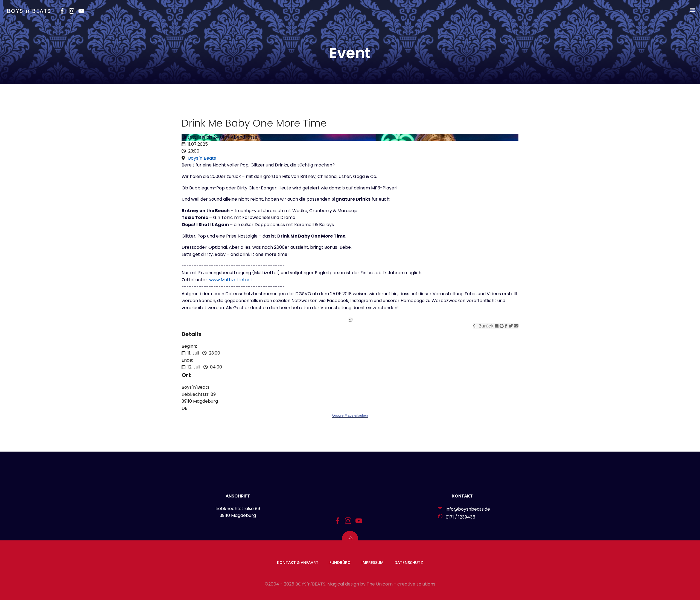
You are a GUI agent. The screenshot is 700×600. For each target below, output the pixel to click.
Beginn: (189, 346)
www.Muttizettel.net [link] (230, 280)
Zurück (485, 326)
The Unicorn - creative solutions (401, 584)
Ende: (187, 360)
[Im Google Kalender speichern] (502, 326)
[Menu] (692, 10)
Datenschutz (409, 562)
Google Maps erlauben (350, 415)
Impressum (372, 562)
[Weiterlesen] (350, 319)
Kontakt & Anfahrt (298, 562)
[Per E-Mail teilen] (516, 326)
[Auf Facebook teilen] (507, 326)
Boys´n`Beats (202, 158)
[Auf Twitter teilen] (511, 326)
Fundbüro (340, 562)
